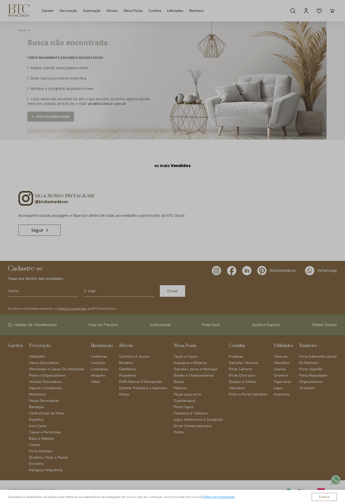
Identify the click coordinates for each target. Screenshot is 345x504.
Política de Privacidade (218, 497)
